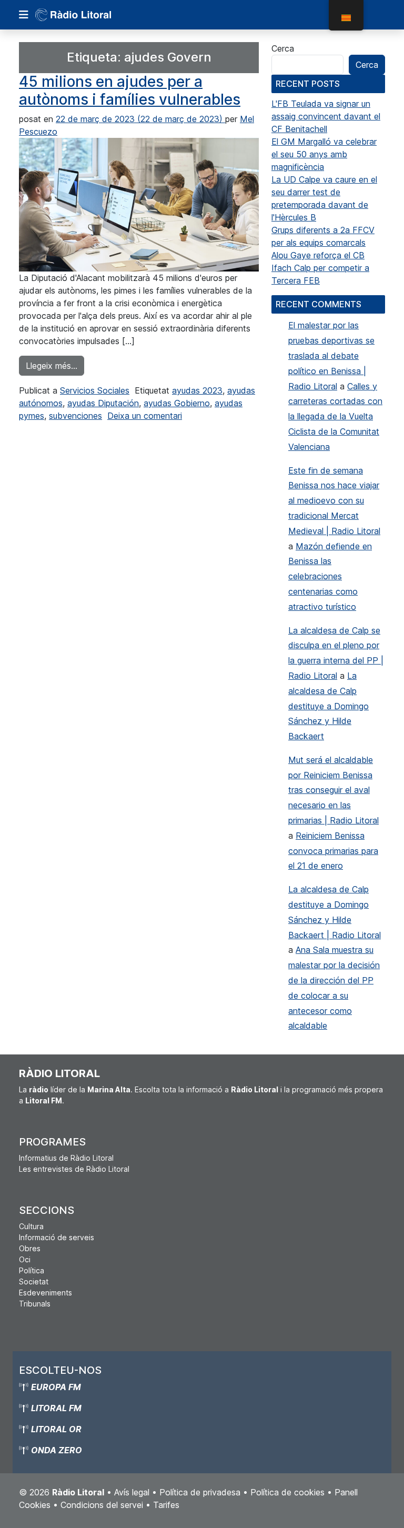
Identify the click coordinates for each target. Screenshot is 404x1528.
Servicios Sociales (94, 390)
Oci (25, 1259)
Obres (30, 1248)
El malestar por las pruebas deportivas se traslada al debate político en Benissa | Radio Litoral (331, 355)
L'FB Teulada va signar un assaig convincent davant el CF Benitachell (325, 116)
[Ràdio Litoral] (87, 14)
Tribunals (34, 1303)
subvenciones (75, 415)
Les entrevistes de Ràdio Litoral (74, 1168)
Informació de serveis (56, 1237)
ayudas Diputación (103, 403)
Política (31, 1270)
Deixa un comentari (144, 415)
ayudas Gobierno (177, 403)
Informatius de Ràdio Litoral (66, 1157)
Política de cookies (287, 1492)
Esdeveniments (45, 1292)
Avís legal (131, 1492)
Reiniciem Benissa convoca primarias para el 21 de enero (333, 850)
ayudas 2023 (197, 390)
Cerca (282, 48)
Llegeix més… (55, 365)
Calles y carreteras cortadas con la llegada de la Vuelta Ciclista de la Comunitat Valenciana (335, 416)
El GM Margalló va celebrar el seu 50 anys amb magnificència (324, 154)
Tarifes (166, 1505)
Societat (33, 1281)
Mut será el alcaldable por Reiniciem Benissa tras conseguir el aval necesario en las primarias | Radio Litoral (333, 790)
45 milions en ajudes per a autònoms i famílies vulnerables (129, 90)
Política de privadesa (199, 1492)
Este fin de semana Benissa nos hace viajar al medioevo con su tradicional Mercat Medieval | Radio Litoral (334, 500)
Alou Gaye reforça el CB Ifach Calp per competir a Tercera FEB (320, 268)
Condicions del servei (101, 1505)
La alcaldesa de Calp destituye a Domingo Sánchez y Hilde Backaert (328, 705)
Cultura (31, 1226)
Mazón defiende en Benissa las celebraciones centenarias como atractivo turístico (330, 576)
